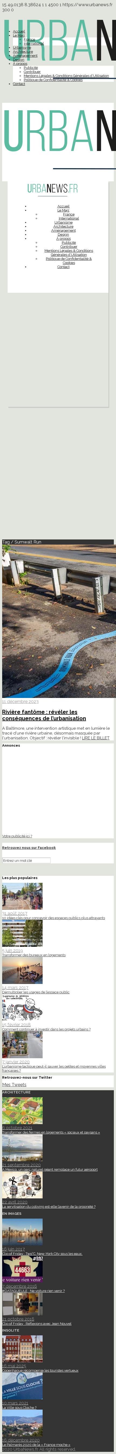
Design (18, 60)
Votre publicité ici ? (17, 836)
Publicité (31, 68)
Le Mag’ (19, 35)
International (34, 43)
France (29, 39)
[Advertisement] (58, 351)
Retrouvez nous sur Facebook (29, 848)
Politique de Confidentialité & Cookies (53, 80)
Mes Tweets (14, 1084)
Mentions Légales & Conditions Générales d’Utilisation (66, 76)
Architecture (23, 52)
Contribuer (32, 72)
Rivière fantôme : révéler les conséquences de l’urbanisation (44, 715)
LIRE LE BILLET (96, 738)
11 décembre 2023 (20, 701)
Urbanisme (22, 47)
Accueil (19, 31)
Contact (19, 84)
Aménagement (25, 56)
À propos (20, 64)
